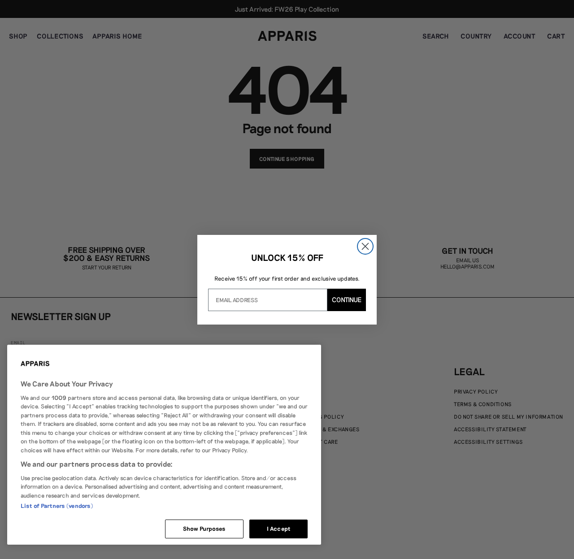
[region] (164, 445)
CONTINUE (346, 299)
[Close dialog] (365, 246)
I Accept (278, 528)
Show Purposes (204, 528)
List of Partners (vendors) (57, 505)
